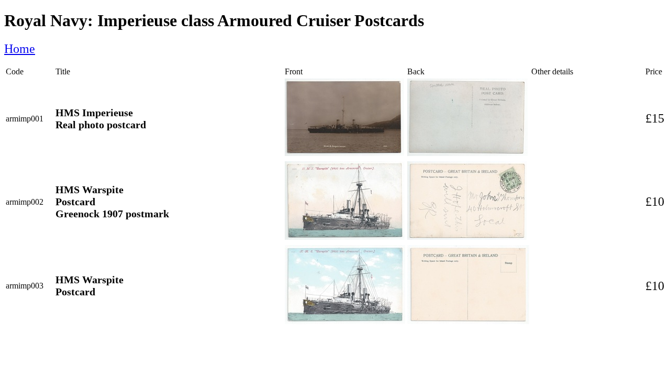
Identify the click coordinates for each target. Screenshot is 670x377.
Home (19, 49)
